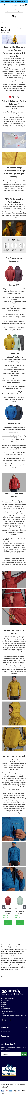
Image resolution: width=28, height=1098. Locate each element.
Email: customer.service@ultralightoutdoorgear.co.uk (13, 1014)
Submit (24, 1054)
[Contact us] (21, 5)
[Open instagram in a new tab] (6, 1020)
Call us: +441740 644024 (8, 1011)
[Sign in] (23, 5)
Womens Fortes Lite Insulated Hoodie (19, 911)
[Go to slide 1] (3, 907)
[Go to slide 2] (24, 907)
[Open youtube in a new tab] (9, 1020)
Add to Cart (7, 923)
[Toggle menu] (2, 5)
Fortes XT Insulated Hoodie (8, 911)
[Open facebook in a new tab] (2, 1020)
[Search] (4, 5)
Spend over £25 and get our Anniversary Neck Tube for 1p (14, 1)
